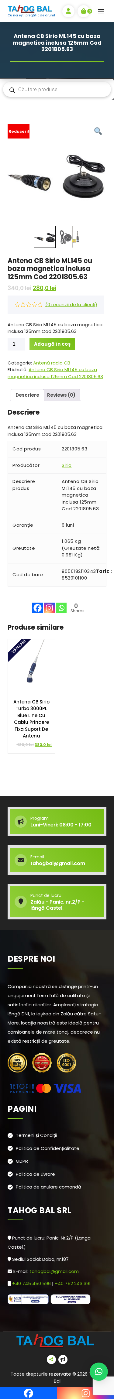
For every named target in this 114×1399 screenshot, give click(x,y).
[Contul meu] (68, 11)
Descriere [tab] (27, 395)
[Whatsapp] (61, 603)
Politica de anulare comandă (48, 1187)
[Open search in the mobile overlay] (57, 89)
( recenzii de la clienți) (71, 304)
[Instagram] (49, 603)
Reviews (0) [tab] (61, 395)
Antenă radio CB (51, 363)
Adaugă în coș (52, 344)
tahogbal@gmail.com (54, 1271)
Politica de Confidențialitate (47, 1148)
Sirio (67, 465)
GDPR (22, 1161)
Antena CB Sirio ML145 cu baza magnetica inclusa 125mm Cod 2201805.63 (55, 373)
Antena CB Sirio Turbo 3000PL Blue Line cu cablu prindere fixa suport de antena (31, 719)
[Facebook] (37, 603)
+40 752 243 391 (73, 1283)
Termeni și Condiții (36, 1135)
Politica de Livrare (35, 1174)
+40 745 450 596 (32, 1283)
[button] (99, 1372)
